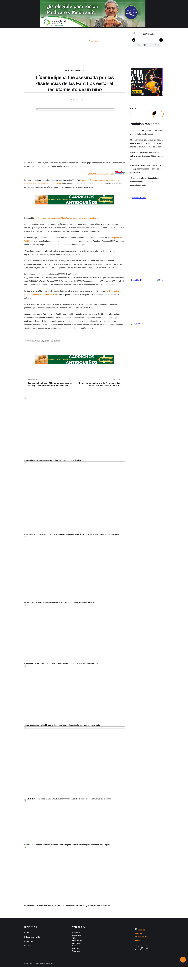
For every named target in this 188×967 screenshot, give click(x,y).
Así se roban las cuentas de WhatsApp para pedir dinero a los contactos (67, 218)
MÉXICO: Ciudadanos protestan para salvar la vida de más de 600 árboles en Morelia (59, 602)
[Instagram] (147, 948)
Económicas (76, 943)
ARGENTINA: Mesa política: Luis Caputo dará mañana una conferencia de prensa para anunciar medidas (67, 799)
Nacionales (79, 70)
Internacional (76, 935)
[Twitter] (142, 948)
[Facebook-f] (137, 948)
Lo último (69, 70)
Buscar (133, 108)
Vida (73, 938)
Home (26, 933)
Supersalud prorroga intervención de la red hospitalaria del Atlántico (52, 460)
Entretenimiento (77, 940)
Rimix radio (28, 963)
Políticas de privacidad (32, 937)
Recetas (75, 946)
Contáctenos (28, 941)
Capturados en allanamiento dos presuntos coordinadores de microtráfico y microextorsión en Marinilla (67, 906)
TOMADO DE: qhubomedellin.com (100, 174)
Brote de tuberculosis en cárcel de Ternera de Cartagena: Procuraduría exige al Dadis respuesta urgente (67, 845)
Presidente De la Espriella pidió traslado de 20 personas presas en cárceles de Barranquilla (61, 663)
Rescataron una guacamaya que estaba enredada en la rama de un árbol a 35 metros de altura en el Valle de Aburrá (71, 534)
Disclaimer (28, 945)
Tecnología (76, 951)
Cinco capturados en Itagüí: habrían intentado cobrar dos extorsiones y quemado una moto (62, 725)
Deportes (75, 948)
